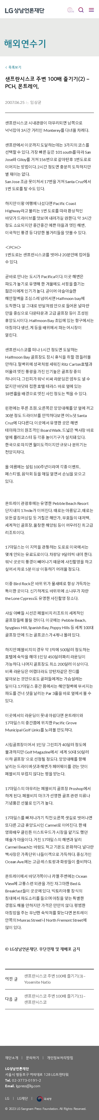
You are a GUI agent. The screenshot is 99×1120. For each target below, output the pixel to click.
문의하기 (32, 1058)
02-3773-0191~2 (26, 1080)
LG (7, 1098)
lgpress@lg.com (28, 1086)
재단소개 (11, 1058)
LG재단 (22, 1098)
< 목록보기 (13, 67)
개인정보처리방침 (60, 1058)
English (70, 9)
